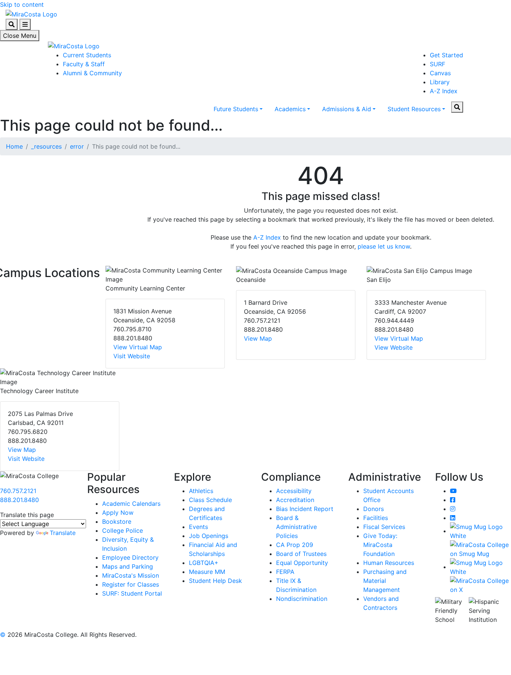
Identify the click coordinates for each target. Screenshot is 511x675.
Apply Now (118, 512)
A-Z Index (444, 91)
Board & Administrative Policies (296, 526)
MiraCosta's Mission (130, 575)
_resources (46, 146)
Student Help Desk (215, 580)
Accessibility (294, 491)
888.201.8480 (19, 500)
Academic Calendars (131, 503)
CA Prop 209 (294, 544)
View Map (258, 338)
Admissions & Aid (346, 109)
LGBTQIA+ (203, 562)
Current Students (87, 55)
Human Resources (388, 562)
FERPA (285, 571)
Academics (290, 109)
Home (14, 146)
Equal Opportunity (302, 562)
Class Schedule (210, 500)
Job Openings (208, 535)
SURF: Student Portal (132, 593)
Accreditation (295, 500)
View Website (393, 347)
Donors (373, 509)
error (77, 146)
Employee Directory (130, 557)
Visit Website (131, 356)
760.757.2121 (18, 491)
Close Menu (19, 35)
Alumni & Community (92, 73)
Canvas (440, 73)
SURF (437, 64)
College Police (122, 530)
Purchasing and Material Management (385, 580)
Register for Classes (130, 584)
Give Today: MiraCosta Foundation (380, 544)
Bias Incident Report (304, 509)
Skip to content (22, 4)
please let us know (384, 246)
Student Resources (414, 109)
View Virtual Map (137, 347)
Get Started (446, 55)
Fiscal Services (384, 526)
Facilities (375, 518)
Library (440, 82)
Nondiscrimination (301, 598)
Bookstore (116, 521)
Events (198, 526)
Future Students (236, 109)
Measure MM (207, 571)
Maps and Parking (127, 566)
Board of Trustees (301, 553)
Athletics (201, 491)
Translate (63, 532)
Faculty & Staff (84, 64)
